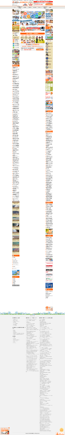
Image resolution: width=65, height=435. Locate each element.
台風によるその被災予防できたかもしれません (49, 175)
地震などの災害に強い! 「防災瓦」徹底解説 (49, 186)
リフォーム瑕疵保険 (15, 323)
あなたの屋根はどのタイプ (43, 321)
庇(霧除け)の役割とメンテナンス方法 (15, 112)
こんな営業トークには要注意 (49, 215)
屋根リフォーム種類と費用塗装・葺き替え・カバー (49, 147)
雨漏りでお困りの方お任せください (30, 324)
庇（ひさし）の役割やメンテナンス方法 (16, 184)
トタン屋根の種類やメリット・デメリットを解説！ (45, 349)
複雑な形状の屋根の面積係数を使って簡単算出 (16, 123)
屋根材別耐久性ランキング (15, 155)
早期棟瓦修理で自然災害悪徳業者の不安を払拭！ (16, 108)
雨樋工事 (50, 52)
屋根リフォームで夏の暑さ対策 (30, 337)
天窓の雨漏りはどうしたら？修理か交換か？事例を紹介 (46, 356)
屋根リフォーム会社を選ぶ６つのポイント (49, 172)
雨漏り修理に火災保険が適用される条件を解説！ (49, 196)
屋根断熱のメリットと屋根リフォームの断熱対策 (16, 192)
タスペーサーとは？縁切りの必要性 (15, 89)
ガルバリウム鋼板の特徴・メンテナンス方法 (44, 385)
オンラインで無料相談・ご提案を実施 (31, 320)
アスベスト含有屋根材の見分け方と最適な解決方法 (45, 382)
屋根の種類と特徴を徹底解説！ (15, 67)
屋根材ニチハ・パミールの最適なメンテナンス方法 (49, 161)
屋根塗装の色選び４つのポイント (48, 189)
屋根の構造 (41, 367)
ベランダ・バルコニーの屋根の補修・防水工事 (32, 336)
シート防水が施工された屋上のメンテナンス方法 (16, 93)
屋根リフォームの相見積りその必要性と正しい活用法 (49, 206)
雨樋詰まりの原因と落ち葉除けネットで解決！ (49, 246)
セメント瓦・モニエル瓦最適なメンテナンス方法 (16, 104)
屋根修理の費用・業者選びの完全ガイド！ (16, 70)
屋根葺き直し (50, 58)
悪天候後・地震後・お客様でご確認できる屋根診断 (45, 323)
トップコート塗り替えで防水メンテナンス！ (16, 198)
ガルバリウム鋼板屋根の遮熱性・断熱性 (49, 120)
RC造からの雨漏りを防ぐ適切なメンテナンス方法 (16, 182)
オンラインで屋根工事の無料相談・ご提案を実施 (49, 204)
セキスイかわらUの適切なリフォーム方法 (44, 327)
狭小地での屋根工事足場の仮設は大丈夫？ (49, 167)
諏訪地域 (14, 282)
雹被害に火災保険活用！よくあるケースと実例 (49, 198)
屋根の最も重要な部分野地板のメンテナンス (15, 150)
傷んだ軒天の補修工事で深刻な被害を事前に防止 (16, 87)
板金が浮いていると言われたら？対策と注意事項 (49, 220)
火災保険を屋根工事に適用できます (30, 335)
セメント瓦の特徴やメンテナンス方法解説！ (16, 102)
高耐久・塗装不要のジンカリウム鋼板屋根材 (16, 175)
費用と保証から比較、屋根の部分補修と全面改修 (49, 140)
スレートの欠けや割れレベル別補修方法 (49, 151)
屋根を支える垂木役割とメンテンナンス (15, 179)
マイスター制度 (15, 325)
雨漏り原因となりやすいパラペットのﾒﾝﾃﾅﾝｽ (16, 95)
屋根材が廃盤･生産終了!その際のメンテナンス (16, 161)
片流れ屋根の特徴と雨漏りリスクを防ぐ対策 (16, 126)
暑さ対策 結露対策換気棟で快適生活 (15, 133)
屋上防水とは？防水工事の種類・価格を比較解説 (16, 98)
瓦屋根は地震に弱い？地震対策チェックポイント (49, 184)
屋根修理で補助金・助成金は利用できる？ (49, 200)
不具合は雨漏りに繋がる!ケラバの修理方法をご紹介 (45, 361)
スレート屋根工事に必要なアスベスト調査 (44, 383)
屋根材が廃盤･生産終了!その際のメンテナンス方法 (45, 363)
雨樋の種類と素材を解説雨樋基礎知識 (16, 194)
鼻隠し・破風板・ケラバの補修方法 (16, 81)
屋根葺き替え (50, 43)
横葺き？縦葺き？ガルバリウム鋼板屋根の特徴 (49, 125)
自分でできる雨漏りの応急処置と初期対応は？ (49, 194)
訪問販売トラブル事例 (49, 216)
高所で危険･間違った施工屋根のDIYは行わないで (16, 177)
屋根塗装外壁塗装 (50, 64)
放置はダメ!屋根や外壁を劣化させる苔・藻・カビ (16, 159)
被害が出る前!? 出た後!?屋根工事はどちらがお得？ (49, 213)
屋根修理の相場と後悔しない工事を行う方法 (49, 137)
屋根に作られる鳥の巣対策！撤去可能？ (49, 248)
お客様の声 (29, 7)
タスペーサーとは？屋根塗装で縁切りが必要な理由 (45, 360)
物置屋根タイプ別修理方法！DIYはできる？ (49, 237)
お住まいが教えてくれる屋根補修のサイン (49, 142)
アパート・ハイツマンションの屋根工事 (49, 251)
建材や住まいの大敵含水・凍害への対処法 (15, 135)
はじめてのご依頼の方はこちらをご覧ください (32, 319)
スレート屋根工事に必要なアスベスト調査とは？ (16, 196)
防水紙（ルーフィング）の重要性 (43, 401)
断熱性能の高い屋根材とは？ (15, 190)
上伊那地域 (14, 281)
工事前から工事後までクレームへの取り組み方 (49, 209)
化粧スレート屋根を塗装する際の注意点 (48, 160)
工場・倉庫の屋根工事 (49, 249)
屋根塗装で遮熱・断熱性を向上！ (43, 376)
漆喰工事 (50, 49)
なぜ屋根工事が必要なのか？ (49, 133)
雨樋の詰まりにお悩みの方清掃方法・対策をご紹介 (49, 244)
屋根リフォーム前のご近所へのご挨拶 (48, 208)
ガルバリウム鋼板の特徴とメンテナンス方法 (16, 173)
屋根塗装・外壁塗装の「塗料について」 (44, 324)
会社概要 (50, 7)
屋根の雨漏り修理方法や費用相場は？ (16, 181)
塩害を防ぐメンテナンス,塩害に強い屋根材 (16, 157)
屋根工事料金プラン (29, 322)
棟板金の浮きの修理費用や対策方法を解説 (16, 78)
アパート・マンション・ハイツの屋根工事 (31, 339)
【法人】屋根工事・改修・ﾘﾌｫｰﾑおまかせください (49, 254)
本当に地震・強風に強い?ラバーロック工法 (16, 119)
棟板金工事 (50, 61)
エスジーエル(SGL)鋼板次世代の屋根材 (16, 171)
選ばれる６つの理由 (15, 320)
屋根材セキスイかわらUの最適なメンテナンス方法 (49, 163)
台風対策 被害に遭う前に (29, 333)
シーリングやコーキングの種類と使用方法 (16, 114)
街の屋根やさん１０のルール (16, 321)
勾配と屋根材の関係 (42, 377)
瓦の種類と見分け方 (42, 399)
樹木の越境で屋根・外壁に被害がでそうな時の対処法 (49, 223)
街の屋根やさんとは (15, 319)
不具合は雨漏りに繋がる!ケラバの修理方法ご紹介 (16, 83)
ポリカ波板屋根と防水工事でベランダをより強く (49, 242)
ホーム (15, 7)
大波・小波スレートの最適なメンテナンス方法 (16, 110)
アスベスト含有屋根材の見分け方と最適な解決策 (16, 145)
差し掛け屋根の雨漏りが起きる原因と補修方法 (16, 130)
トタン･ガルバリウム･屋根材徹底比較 (15, 167)
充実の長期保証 (15, 324)
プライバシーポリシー (15, 264)
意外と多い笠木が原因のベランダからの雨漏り (16, 85)
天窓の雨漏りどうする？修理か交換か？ (16, 188)
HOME (21, 9)
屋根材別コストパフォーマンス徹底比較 (16, 153)
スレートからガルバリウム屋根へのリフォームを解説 (49, 114)
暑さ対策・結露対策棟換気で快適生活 (44, 374)
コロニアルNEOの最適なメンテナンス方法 (49, 165)
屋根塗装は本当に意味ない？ (15, 72)
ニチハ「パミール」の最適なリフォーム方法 (44, 328)
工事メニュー (40, 7)
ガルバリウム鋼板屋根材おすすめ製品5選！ (49, 123)
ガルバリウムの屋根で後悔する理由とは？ (15, 169)
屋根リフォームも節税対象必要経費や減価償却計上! (49, 256)
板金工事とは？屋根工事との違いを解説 (16, 76)
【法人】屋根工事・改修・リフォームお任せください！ (32, 341)
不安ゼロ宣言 (14, 322)
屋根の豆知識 (14, 151)
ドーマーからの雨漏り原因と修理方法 (15, 186)
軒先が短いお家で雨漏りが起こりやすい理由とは (16, 143)
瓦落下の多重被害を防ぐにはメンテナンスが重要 (49, 177)
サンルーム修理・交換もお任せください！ (49, 239)
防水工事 (50, 55)
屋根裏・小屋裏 (15, 131)
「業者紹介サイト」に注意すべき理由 (49, 227)
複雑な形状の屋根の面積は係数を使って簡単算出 (45, 372)
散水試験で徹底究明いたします (30, 332)
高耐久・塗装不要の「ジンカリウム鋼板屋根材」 (45, 386)
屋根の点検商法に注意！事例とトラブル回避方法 (49, 218)
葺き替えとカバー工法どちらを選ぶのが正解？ (49, 144)
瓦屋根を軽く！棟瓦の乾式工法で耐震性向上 (44, 379)
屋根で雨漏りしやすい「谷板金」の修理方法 (15, 140)
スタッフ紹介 (14, 259)
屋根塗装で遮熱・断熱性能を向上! (49, 193)
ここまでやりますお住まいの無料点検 (45, 7)
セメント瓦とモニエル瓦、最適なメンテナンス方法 (45, 352)
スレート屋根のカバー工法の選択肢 (49, 149)
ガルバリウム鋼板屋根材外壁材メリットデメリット (49, 127)
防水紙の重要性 (15, 148)
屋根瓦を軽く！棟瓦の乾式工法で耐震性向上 (49, 182)
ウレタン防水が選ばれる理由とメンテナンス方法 (16, 91)
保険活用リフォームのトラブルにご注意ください (49, 225)
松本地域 (14, 278)
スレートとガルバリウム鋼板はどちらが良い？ (49, 113)
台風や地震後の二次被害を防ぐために (49, 180)
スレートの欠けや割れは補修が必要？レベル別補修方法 (46, 348)
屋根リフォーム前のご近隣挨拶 (30, 326)
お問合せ (14, 266)
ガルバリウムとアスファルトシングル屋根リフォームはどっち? (16, 165)
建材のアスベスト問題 (42, 384)
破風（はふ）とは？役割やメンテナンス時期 (16, 200)
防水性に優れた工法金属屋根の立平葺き (15, 116)
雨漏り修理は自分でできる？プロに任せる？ (16, 74)
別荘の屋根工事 (28, 340)
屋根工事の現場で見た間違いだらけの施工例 (49, 187)
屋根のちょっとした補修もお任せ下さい (31, 325)
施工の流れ (34, 7)
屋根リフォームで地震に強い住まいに (31, 334)
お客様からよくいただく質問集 (43, 326)
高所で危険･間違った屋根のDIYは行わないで (44, 388)
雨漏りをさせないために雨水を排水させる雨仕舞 (16, 138)
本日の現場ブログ (15, 332)
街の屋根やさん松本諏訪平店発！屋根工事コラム (18, 334)
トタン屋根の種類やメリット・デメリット (49, 154)
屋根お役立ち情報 (48, 173)
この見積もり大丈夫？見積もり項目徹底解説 (49, 211)
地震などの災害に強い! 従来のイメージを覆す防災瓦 (45, 381)
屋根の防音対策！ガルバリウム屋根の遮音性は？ (49, 129)
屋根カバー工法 (51, 46)
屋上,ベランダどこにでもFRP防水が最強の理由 (16, 97)
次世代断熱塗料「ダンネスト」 (48, 191)
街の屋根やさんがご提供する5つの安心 (20, 7)
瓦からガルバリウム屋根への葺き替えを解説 (49, 116)
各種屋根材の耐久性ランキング (43, 404)
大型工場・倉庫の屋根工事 (29, 338)
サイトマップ (14, 268)
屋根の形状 (14, 124)
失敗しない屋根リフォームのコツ (49, 135)
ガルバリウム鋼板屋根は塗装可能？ (49, 118)
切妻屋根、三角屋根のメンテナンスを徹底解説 (16, 128)
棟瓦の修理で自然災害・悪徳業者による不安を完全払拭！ (46, 365)
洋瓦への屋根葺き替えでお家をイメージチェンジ (16, 163)
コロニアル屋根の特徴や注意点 (48, 152)
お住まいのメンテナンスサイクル (43, 397)
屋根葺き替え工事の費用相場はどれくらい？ (49, 138)
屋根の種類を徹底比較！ (48, 145)
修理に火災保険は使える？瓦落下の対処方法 (49, 178)
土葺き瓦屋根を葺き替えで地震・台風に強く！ (16, 106)
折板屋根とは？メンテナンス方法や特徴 (49, 156)
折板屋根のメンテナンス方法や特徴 (44, 350)
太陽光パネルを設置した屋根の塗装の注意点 (49, 158)
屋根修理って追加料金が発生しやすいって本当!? (49, 222)
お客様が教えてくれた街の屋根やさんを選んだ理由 (18, 333)
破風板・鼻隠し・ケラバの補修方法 (44, 355)
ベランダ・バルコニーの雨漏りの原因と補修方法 (16, 100)
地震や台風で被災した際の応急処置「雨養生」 (16, 118)
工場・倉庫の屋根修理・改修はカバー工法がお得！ (49, 241)
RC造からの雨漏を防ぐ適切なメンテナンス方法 (45, 387)
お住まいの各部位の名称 (42, 366)
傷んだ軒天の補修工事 (42, 394)
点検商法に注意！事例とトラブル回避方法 (31, 327)
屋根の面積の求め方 (15, 121)
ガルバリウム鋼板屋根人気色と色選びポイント (49, 122)
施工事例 (25, 7)
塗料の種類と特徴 (49, 263)
